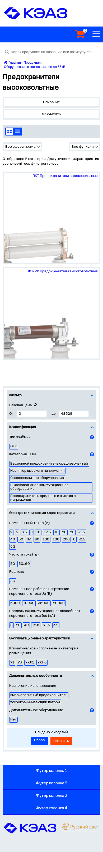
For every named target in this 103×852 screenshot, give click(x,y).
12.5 (47, 532)
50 (20, 539)
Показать (61, 741)
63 (29, 539)
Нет (13, 720)
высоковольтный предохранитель (38, 695)
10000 (29, 603)
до (54, 414)
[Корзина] (80, 34)
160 (56, 539)
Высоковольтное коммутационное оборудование (39, 487)
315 (82, 539)
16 (56, 532)
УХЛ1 (29, 663)
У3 (20, 663)
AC (12, 581)
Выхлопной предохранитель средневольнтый (49, 464)
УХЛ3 (42, 663)
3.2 (12, 547)
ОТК (13, 446)
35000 (44, 603)
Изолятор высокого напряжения (37, 471)
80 (37, 539)
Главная (14, 62)
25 (72, 532)
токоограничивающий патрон (35, 702)
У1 (12, 663)
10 (38, 532)
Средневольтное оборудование (37, 478)
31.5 (81, 532)
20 (64, 532)
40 (12, 539)
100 (46, 539)
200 (66, 539)
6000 (15, 603)
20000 (59, 603)
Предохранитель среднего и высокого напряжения (43, 498)
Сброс (39, 740)
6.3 (24, 532)
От (11, 414)
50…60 (24, 564)
